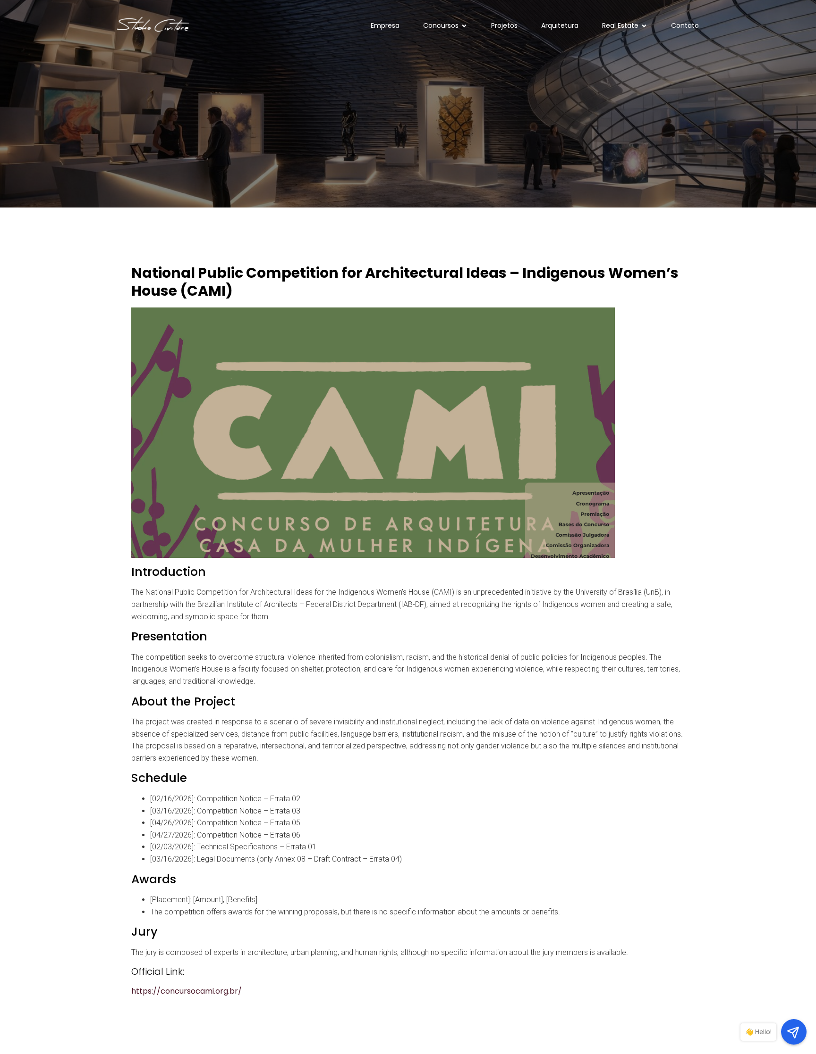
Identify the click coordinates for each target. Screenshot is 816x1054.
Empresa (385, 25)
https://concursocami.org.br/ (186, 991)
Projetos (504, 25)
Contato (685, 25)
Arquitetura (559, 25)
